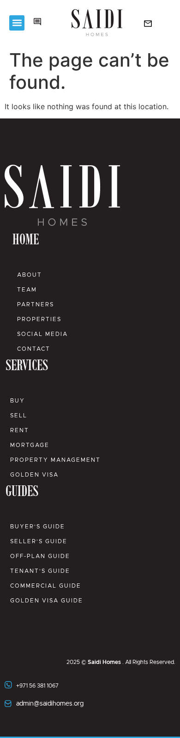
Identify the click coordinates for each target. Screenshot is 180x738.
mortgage (29, 445)
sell (18, 415)
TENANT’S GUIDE (40, 571)
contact (33, 349)
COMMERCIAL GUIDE (45, 586)
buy (17, 400)
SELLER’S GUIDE (38, 541)
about (29, 275)
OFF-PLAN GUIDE (40, 556)
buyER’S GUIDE (37, 526)
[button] (16, 23)
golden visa (34, 475)
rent (19, 430)
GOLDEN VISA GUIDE (46, 600)
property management (55, 460)
